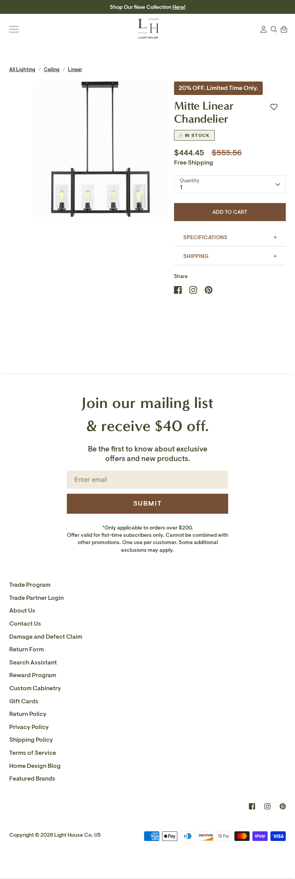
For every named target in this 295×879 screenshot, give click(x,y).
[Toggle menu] (13, 29)
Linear (75, 69)
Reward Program (32, 675)
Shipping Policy (31, 740)
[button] (274, 107)
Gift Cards (23, 701)
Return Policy (27, 714)
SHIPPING (196, 256)
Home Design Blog (35, 766)
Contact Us (25, 623)
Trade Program (29, 585)
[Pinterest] (282, 806)
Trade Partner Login (36, 598)
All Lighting (22, 69)
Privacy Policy (29, 727)
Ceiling (52, 69)
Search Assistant (33, 662)
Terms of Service (32, 753)
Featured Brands (32, 778)
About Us (22, 610)
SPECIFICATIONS (205, 237)
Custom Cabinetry (35, 688)
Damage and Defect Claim (45, 637)
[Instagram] (267, 806)
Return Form (26, 649)
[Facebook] (252, 806)
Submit (147, 503)
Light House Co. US (77, 835)
